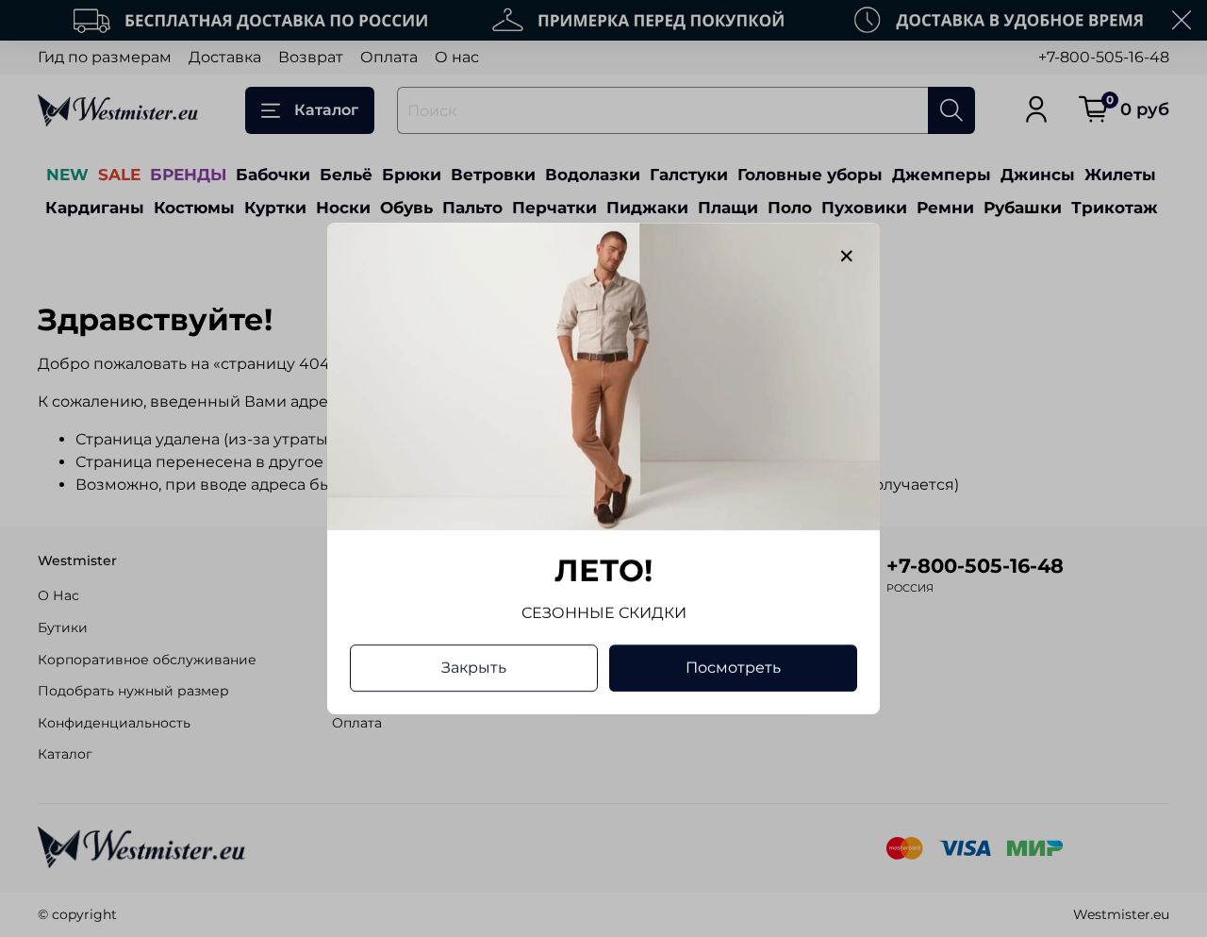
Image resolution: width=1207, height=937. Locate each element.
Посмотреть (733, 668)
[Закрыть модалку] (846, 256)
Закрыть (473, 668)
